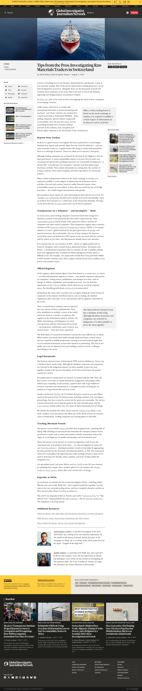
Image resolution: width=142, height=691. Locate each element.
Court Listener (43, 406)
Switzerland (106, 585)
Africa (104, 6)
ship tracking (96, 585)
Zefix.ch (56, 285)
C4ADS (79, 464)
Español (47, 6)
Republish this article (47, 580)
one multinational (52, 198)
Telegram (24, 94)
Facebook (24, 86)
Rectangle (134, 689)
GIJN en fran (70, 499)
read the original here (94, 499)
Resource (120, 667)
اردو (5, 6)
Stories (6, 64)
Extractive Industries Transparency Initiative (68, 227)
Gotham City (84, 411)
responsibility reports (45, 221)
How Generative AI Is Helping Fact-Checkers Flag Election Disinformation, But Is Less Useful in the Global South (120, 629)
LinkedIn (23, 90)
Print (9, 90)
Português (57, 6)
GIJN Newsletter (122, 672)
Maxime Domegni (90, 640)
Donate (134, 13)
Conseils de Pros (89, 496)
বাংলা (20, 6)
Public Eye (44, 99)
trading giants (117, 585)
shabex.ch (69, 288)
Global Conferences (101, 670)
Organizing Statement (79, 664)
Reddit (10, 97)
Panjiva (63, 428)
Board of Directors (78, 670)
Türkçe (79, 6)
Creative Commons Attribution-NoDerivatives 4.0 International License (17, 586)
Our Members (99, 667)
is (77, 499)
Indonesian (125, 6)
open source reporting (83, 585)
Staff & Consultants (78, 667)
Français (37, 6)
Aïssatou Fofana (77, 642)
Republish (24, 97)
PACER (57, 394)
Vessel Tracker (51, 470)
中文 (136, 6)
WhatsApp (11, 94)
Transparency (128, 585)
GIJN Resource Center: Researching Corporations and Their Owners (63, 518)
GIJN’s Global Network (102, 664)
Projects (120, 675)
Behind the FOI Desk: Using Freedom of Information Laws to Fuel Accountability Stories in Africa (53, 629)
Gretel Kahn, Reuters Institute (117, 637)
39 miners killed (61, 204)
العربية (12, 6)
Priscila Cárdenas (11, 640)
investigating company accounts (99, 583)
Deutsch (113, 6)
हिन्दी (87, 6)
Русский (95, 6)
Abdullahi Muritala (46, 637)
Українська (68, 6)
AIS (77, 583)
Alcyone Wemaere (79, 640)
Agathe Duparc (59, 553)
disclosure (83, 583)
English (28, 6)
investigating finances (119, 583)
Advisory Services (123, 678)
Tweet (10, 86)
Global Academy (122, 670)
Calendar (98, 672)
